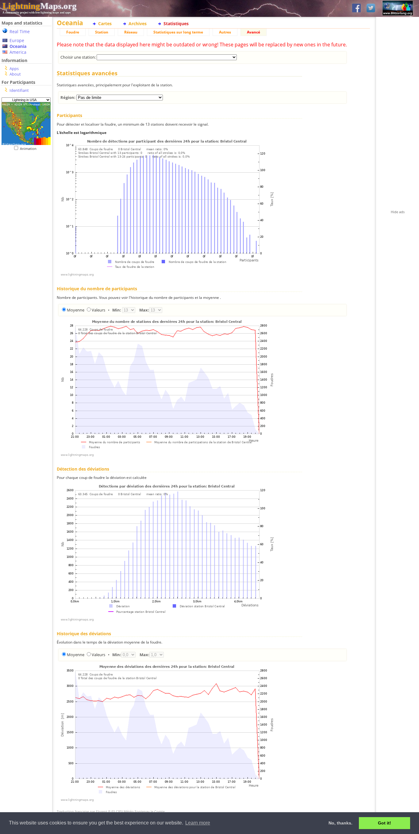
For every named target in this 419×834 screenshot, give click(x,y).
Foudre (72, 32)
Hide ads (398, 211)
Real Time (20, 31)
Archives (138, 23)
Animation (29, 148)
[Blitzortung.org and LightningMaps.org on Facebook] (356, 8)
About (15, 74)
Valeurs (98, 310)
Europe (17, 40)
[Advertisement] (24, 188)
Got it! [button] (384, 822)
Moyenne (75, 310)
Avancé (253, 32)
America (18, 52)
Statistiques (176, 23)
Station (101, 32)
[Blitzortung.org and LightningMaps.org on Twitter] (371, 8)
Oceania (18, 46)
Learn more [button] (197, 822)
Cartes (105, 23)
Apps (14, 68)
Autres (225, 32)
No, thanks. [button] (340, 822)
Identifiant (19, 90)
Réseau (130, 32)
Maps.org (39, 6)
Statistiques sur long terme (178, 32)
